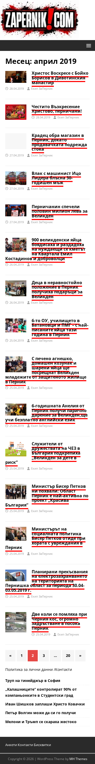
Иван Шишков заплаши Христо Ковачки (45, 703)
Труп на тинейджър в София (32, 680)
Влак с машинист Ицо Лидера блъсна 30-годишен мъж (56, 177)
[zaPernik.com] (39, 37)
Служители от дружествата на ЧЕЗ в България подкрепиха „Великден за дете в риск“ (42, 453)
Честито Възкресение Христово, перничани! (57, 109)
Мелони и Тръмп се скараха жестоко (41, 721)
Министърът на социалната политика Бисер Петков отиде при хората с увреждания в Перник (45, 538)
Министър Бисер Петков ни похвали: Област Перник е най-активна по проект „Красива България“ (46, 495)
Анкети (11, 744)
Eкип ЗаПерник (42, 88)
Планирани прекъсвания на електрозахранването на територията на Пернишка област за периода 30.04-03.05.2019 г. (46, 581)
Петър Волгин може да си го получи (40, 712)
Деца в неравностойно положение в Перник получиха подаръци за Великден (57, 289)
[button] (88, 45)
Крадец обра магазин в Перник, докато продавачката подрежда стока (59, 142)
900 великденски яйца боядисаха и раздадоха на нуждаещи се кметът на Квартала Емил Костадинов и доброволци (45, 249)
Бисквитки (42, 744)
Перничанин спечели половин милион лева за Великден (60, 211)
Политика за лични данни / (30, 669)
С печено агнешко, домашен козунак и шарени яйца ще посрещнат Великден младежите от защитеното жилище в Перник (45, 370)
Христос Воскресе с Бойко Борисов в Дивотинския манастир (60, 77)
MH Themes (78, 759)
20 (68, 655)
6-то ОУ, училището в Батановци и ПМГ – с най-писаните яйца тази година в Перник (60, 327)
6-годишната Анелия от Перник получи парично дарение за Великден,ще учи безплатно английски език (46, 413)
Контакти (63, 669)
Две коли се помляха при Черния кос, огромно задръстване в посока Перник (59, 621)
